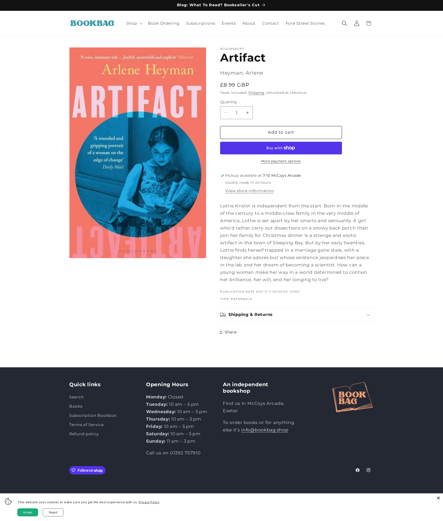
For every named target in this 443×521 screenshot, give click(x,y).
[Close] (438, 498)
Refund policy (84, 434)
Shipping (256, 93)
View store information (249, 190)
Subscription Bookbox (92, 415)
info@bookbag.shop (264, 430)
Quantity (228, 102)
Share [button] (231, 332)
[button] (134, 23)
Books (75, 406)
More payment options (281, 161)
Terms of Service (86, 424)
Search (76, 397)
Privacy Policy (149, 502)
